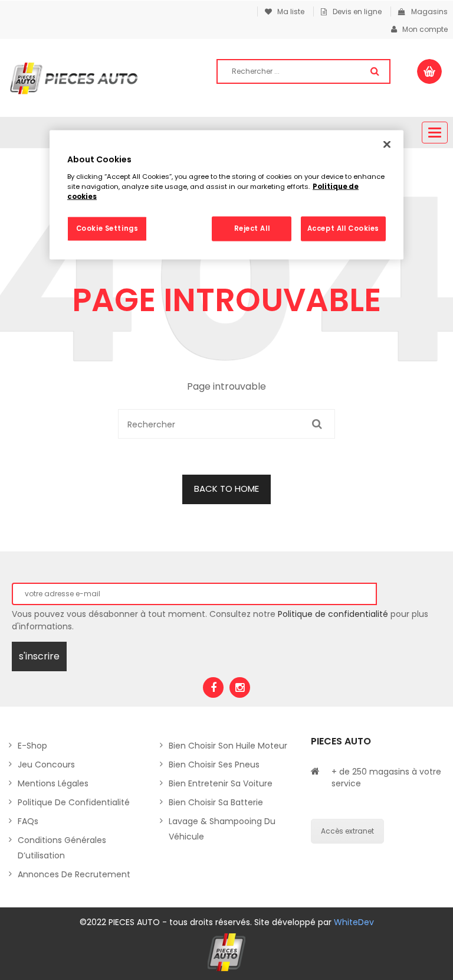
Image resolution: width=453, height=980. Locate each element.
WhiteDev (354, 922)
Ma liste (288, 11)
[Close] (387, 145)
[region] (226, 195)
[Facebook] (213, 687)
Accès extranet (347, 831)
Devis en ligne (357, 11)
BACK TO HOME (226, 488)
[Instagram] (239, 687)
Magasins (429, 11)
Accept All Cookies (343, 228)
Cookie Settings (107, 228)
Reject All (252, 228)
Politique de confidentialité (333, 614)
